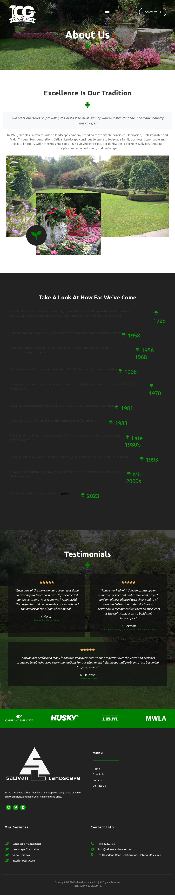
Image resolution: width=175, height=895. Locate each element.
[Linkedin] (23, 807)
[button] (107, 12)
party (65, 493)
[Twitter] (15, 807)
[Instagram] (8, 807)
